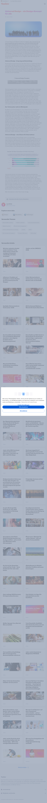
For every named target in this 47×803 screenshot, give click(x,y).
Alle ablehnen (23, 411)
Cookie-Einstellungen (23, 405)
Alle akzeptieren (23, 407)
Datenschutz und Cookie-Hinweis (29, 402)
